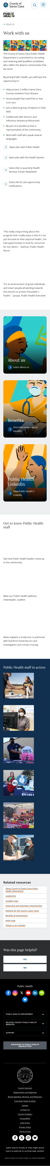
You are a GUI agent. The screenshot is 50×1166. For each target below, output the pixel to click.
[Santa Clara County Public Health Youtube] (28, 993)
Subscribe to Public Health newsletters (25, 1045)
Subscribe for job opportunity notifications (24, 184)
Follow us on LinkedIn (16, 925)
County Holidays (25, 1114)
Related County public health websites (21, 1023)
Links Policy (25, 1123)
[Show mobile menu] (43, 4)
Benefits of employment (17, 915)
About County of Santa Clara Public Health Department (22, 889)
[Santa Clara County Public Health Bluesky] (25, 999)
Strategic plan (12, 901)
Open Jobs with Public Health (24, 147)
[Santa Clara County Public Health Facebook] (8, 993)
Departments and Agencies (25, 1092)
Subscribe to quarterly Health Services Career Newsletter (24, 169)
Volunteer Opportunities (25, 1101)
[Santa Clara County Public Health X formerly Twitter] (21, 993)
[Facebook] (15, 1138)
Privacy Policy (25, 1127)
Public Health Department (19, 1014)
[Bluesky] (35, 1138)
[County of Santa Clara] (13, 5)
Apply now (10, 920)
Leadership (11, 896)
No (25, 967)
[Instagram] (28, 1138)
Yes (25, 959)
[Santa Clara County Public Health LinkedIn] (35, 993)
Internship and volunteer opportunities (24, 905)
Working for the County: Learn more (22, 910)
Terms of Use (25, 1131)
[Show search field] (34, 5)
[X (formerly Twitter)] (21, 1138)
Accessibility (25, 1118)
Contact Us (25, 1110)
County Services (25, 1088)
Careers (25, 1105)
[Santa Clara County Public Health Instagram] (15, 993)
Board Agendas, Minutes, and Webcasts (25, 1097)
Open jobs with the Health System (26, 157)
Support (10, 1032)
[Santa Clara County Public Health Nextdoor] (41, 993)
